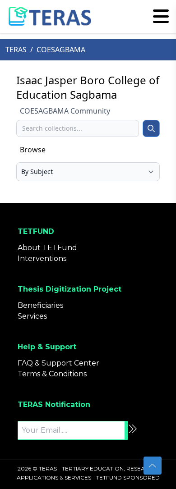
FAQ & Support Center (58, 363)
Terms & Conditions (52, 374)
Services (32, 316)
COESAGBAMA (61, 50)
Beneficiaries (40, 305)
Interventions (42, 258)
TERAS (16, 50)
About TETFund (47, 247)
